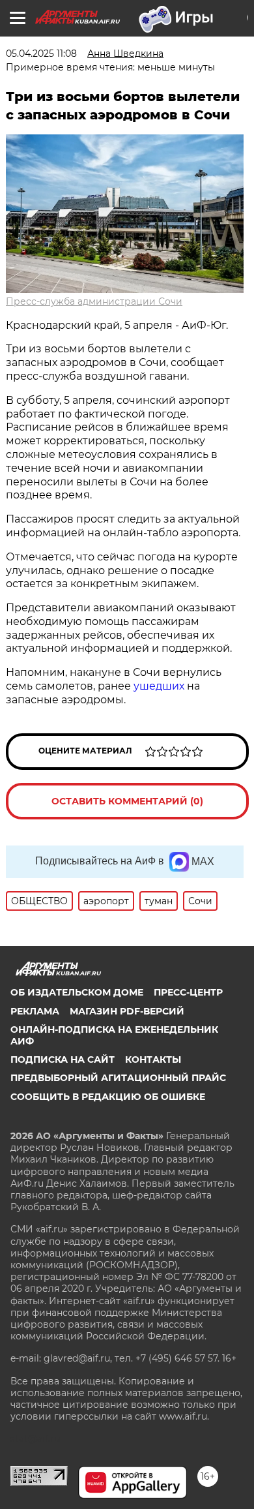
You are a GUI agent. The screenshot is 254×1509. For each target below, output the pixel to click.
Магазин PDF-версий (127, 1011)
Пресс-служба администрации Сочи (94, 301)
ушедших (160, 686)
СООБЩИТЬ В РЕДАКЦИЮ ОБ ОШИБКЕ (107, 1097)
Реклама (34, 1011)
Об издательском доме (76, 992)
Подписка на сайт (62, 1059)
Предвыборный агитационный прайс (118, 1078)
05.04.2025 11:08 (41, 53)
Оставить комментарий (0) (127, 801)
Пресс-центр (188, 992)
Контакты (153, 1059)
